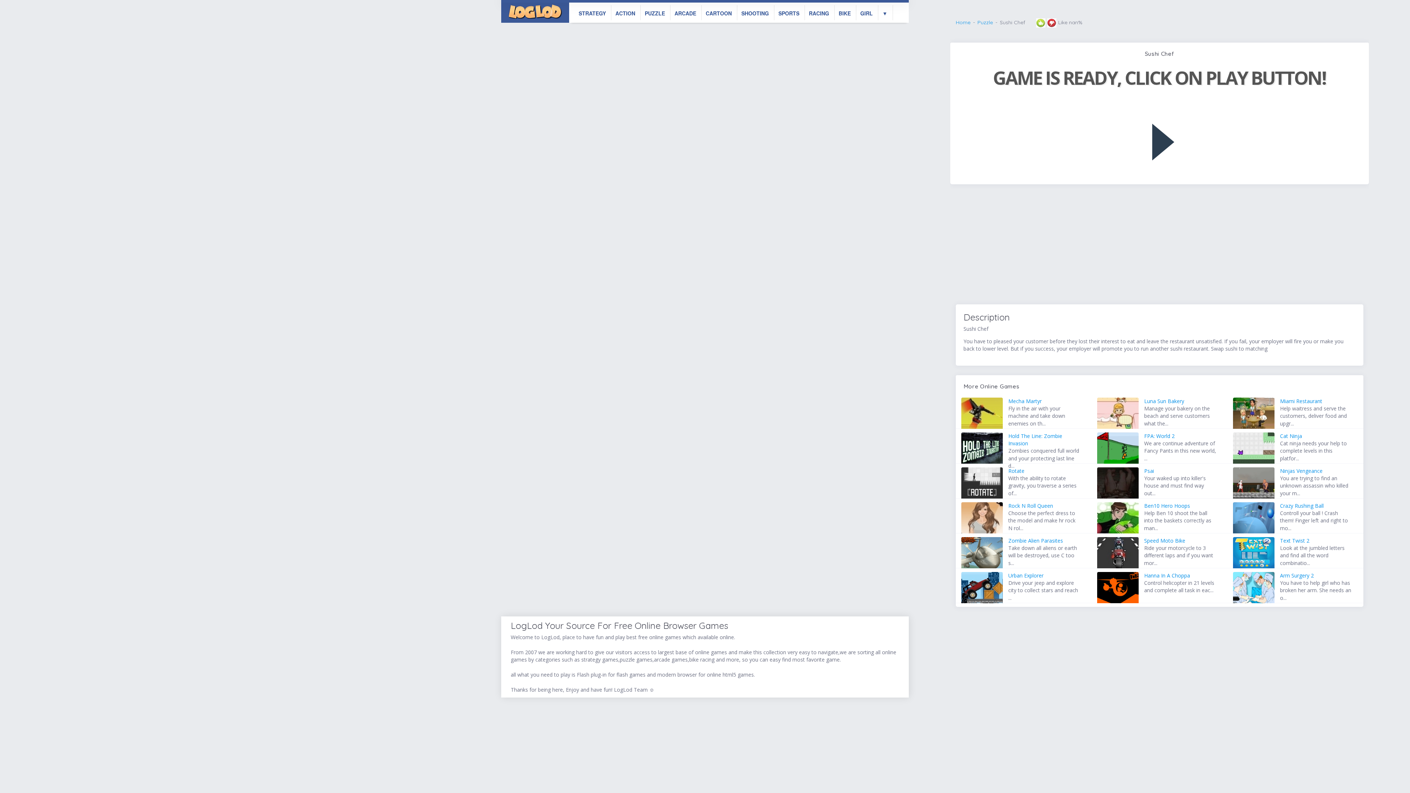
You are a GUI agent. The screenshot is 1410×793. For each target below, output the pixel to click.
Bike (845, 13)
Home (963, 22)
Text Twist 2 (1294, 540)
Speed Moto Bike (1164, 540)
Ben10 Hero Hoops (1167, 505)
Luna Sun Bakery (1164, 401)
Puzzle (655, 13)
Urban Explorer (1026, 575)
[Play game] (1163, 142)
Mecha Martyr (1025, 401)
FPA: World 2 (1159, 435)
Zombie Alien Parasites (1035, 540)
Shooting (755, 13)
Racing (819, 13)
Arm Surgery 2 (1297, 575)
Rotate (1016, 470)
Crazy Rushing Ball (1302, 505)
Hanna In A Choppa (1167, 575)
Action (625, 13)
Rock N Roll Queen (1030, 505)
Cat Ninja (1291, 435)
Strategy (592, 13)
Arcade (685, 13)
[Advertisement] (1159, 245)
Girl (866, 13)
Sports (788, 13)
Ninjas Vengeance (1301, 470)
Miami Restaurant (1301, 401)
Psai (1149, 470)
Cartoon (719, 13)
